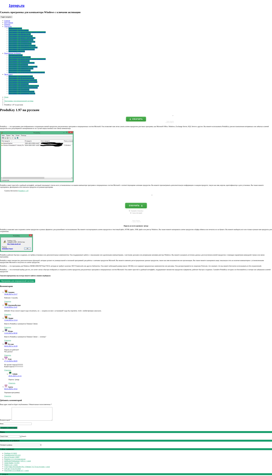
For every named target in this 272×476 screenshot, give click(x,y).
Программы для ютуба (16, 51)
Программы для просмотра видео (20, 36)
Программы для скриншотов (18, 90)
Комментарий (5, 420)
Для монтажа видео (15, 55)
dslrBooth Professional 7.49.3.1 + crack (17, 461)
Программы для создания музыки (20, 76)
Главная (7, 21)
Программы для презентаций (19, 61)
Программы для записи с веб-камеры (21, 38)
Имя (1, 424)
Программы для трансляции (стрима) (21, 46)
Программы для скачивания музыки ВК (22, 67)
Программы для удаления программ (21, 63)
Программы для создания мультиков (21, 49)
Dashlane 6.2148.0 (10, 453)
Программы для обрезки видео (19, 34)
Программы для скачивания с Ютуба (21, 42)
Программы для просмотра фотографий (22, 82)
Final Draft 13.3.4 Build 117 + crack (16, 470)
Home (6, 97)
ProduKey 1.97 (23, 191)
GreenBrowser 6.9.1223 (12, 455)
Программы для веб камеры (18, 30)
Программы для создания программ (21, 91)
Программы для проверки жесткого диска (23, 86)
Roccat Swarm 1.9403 (11, 457)
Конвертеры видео (15, 28)
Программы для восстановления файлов (23, 88)
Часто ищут (8, 74)
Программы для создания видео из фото (23, 47)
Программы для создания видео (20, 44)
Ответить (7, 301)
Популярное (8, 23)
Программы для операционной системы (18, 101)
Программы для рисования (18, 65)
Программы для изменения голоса (20, 68)
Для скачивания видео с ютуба (19, 57)
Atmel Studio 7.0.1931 (12, 463)
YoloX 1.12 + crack (11, 465)
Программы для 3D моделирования (21, 78)
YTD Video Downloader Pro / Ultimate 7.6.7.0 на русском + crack (27, 467)
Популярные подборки (12, 53)
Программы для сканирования (19, 70)
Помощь (7, 24)
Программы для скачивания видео (20, 40)
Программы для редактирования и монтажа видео (26, 72)
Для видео (8, 26)
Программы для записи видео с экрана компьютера (27, 32)
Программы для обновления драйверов (22, 80)
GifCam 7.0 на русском (12, 469)
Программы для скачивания (18, 84)
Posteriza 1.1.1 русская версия (14, 459)
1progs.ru (16, 5)
